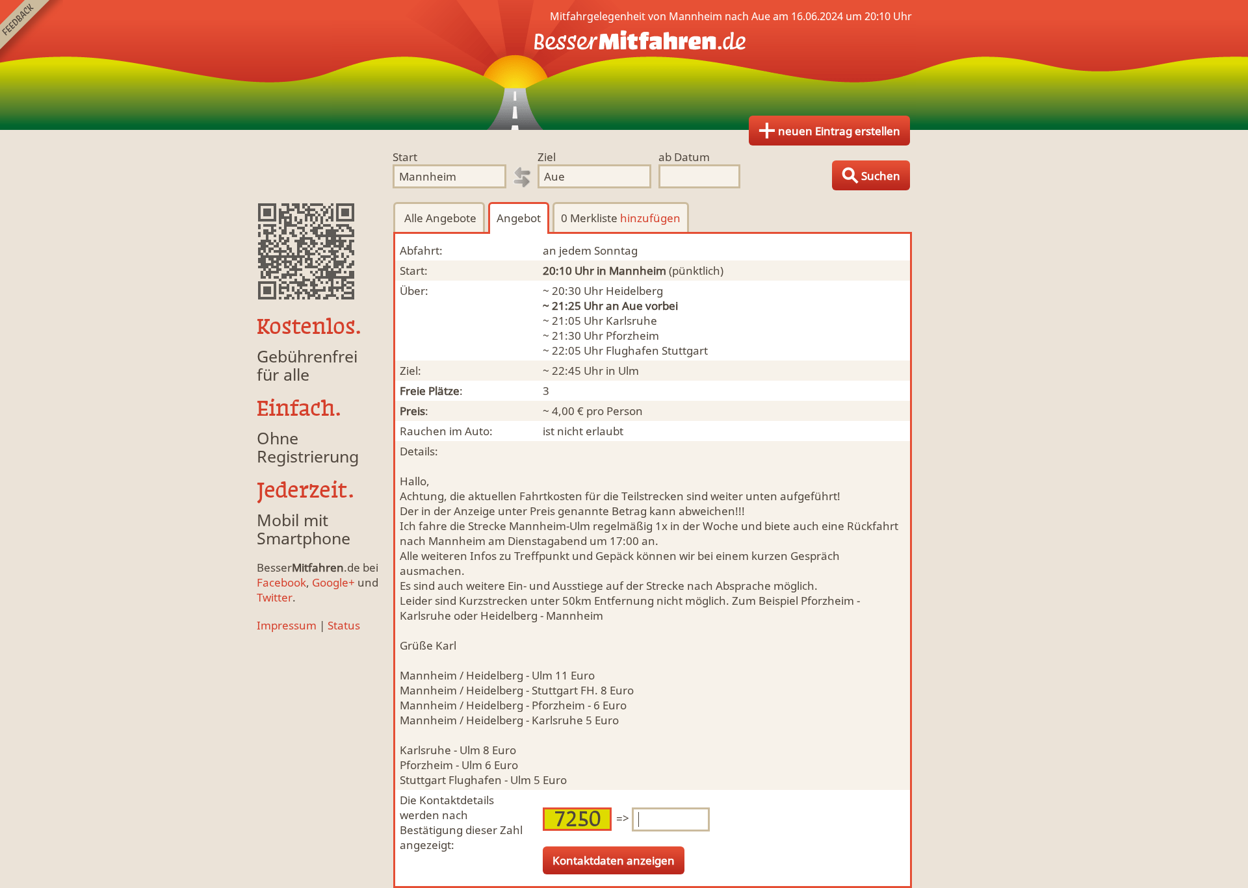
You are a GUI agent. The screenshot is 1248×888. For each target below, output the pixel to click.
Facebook (281, 582)
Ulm (628, 370)
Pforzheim (632, 335)
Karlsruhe (631, 320)
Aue (632, 305)
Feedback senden (31, 31)
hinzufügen (650, 217)
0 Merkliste (621, 217)
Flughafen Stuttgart (657, 350)
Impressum (287, 625)
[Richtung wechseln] (522, 177)
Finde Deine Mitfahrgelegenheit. (624, 65)
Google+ (333, 582)
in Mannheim (631, 270)
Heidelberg (634, 290)
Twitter (274, 597)
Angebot (519, 217)
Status (344, 625)
